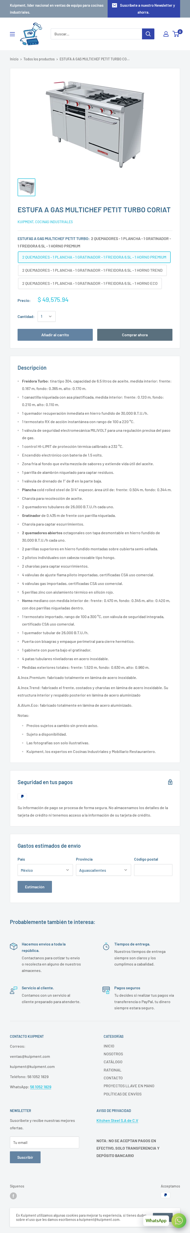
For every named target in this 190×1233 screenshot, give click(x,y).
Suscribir (25, 1157)
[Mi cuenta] (166, 34)
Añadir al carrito (55, 334)
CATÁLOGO (113, 1061)
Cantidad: (26, 316)
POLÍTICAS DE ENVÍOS (123, 1093)
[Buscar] (148, 33)
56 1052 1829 (40, 1086)
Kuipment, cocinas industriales (45, 222)
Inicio (14, 59)
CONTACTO (113, 1077)
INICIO (109, 1045)
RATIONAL (112, 1069)
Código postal (146, 859)
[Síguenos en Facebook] (13, 1195)
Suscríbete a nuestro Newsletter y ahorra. (147, 8)
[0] (176, 34)
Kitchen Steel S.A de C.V (117, 1120)
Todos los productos (39, 59)
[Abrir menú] (12, 34)
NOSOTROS (113, 1053)
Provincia (84, 859)
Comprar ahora (135, 334)
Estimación (35, 886)
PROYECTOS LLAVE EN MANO (129, 1085)
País (21, 859)
